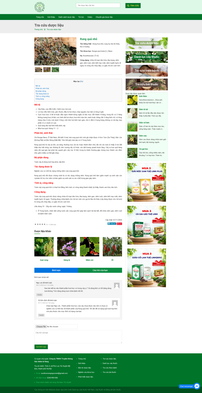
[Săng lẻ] (66, 257)
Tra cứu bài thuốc (109, 372)
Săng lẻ (67, 260)
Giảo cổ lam (144, 123)
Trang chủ (82, 359)
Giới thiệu (81, 363)
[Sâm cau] (132, 140)
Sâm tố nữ (143, 109)
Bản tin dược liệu (84, 368)
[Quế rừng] (44, 257)
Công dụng (40, 99)
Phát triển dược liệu (85, 377)
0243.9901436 (52, 378)
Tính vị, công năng (42, 96)
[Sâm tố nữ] (132, 113)
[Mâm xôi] (89, 257)
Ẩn (82, 81)
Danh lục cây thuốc (110, 363)
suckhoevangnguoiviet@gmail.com (54, 373)
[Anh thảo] (132, 100)
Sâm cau (143, 136)
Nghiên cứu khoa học (86, 372)
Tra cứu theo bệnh (110, 368)
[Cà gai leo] (132, 153)
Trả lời (39, 295)
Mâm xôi (89, 260)
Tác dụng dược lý (42, 94)
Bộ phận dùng (41, 91)
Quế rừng (44, 260)
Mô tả (38, 86)
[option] (55, 51)
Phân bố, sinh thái (42, 88)
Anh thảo (143, 96)
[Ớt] (112, 257)
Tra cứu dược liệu (41, 7)
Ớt (112, 260)
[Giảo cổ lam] (132, 127)
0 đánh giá (51, 224)
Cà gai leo (143, 149)
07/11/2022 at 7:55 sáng (46, 303)
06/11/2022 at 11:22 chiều (44, 285)
